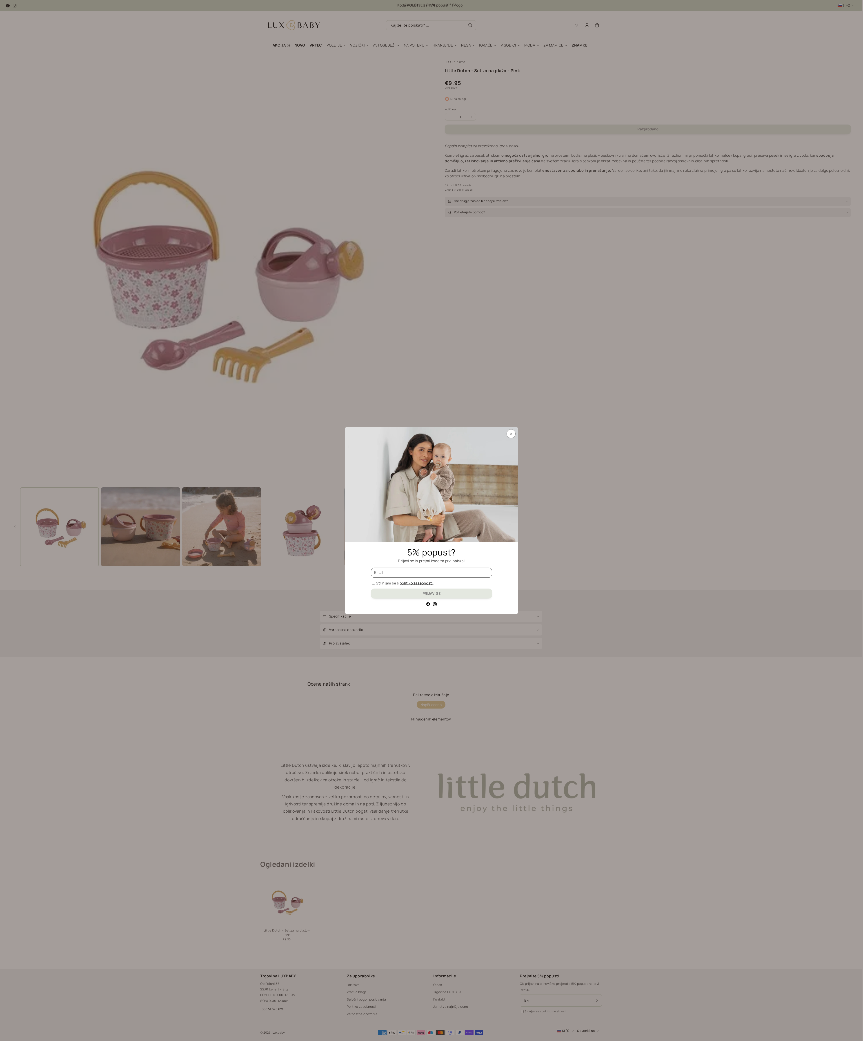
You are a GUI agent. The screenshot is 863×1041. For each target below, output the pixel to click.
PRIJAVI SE (431, 593)
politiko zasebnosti (416, 582)
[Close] (511, 433)
